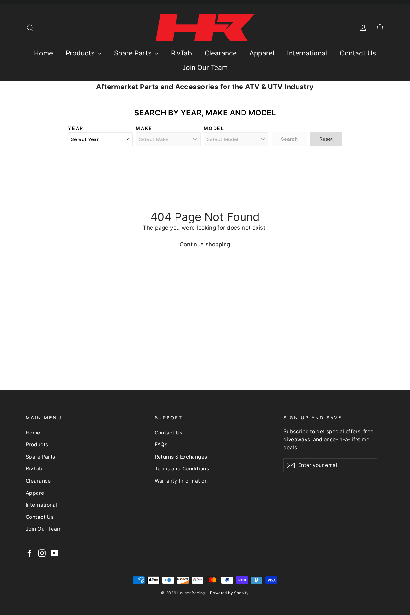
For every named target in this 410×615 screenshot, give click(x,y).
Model (214, 128)
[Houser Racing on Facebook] (29, 553)
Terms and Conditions (182, 469)
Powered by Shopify (229, 592)
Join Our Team (205, 67)
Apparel (262, 53)
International (307, 53)
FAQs (161, 445)
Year (76, 128)
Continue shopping (205, 244)
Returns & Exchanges (181, 457)
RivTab (181, 53)
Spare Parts (133, 53)
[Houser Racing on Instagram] (42, 553)
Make (144, 128)
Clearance (221, 53)
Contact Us (358, 53)
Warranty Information (181, 481)
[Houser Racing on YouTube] (54, 553)
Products (81, 53)
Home (43, 53)
